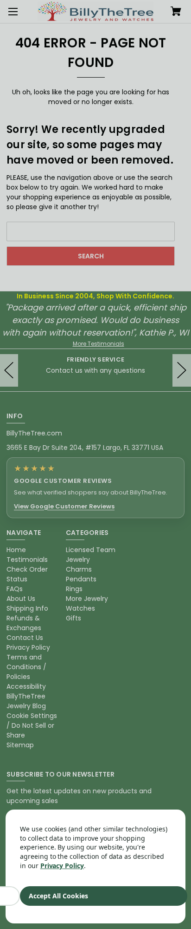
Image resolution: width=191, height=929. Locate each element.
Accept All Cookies (58, 895)
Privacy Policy (62, 865)
